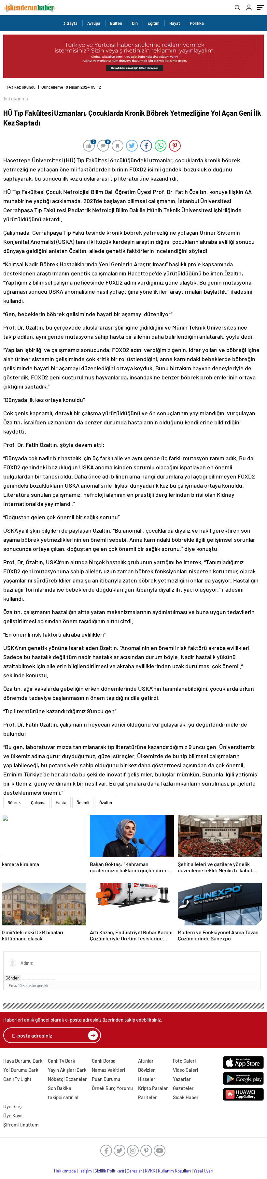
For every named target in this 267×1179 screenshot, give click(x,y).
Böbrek (14, 802)
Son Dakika (59, 1088)
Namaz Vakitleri (108, 1070)
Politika (197, 23)
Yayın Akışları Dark (67, 1070)
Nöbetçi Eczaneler (67, 1079)
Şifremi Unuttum (20, 1124)
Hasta (61, 802)
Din (135, 23)
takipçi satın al (63, 1097)
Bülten (116, 23)
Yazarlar (182, 1079)
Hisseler (146, 1079)
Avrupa (93, 23)
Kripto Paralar (153, 1088)
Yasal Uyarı (203, 1170)
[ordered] (38, 979)
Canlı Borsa (104, 1061)
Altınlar (146, 1061)
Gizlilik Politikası (109, 1170)
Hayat (174, 23)
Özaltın (105, 802)
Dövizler (146, 1070)
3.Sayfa (70, 23)
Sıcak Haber (186, 1097)
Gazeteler (183, 1088)
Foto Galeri (184, 1061)
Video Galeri (185, 1070)
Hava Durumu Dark (23, 1061)
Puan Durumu (106, 1079)
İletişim (85, 1170)
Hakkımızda (65, 1170)
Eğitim (154, 23)
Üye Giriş (12, 1106)
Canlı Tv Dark (61, 1061)
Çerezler (134, 1170)
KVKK (150, 1170)
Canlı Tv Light (17, 1079)
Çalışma (38, 802)
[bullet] (43, 979)
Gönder (12, 977)
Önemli (83, 802)
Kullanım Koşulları (174, 1170)
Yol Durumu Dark (20, 1070)
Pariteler (147, 1097)
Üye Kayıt (13, 1115)
